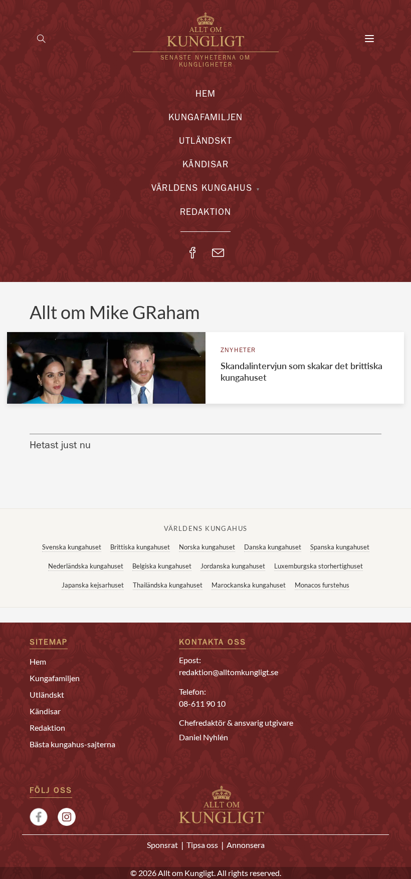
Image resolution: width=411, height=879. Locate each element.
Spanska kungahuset (339, 547)
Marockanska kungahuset (249, 585)
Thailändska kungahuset (167, 585)
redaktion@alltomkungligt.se (228, 672)
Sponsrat (162, 844)
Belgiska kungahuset (161, 566)
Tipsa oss (202, 844)
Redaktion (206, 213)
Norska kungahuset (207, 547)
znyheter (238, 351)
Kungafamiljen (205, 118)
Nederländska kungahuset (85, 566)
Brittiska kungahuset (140, 547)
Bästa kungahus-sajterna (72, 744)
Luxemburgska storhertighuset (318, 566)
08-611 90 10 (202, 703)
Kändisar (205, 165)
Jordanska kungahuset (232, 566)
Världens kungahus (201, 189)
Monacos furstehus (322, 585)
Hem (205, 95)
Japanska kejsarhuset (93, 585)
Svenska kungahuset (71, 547)
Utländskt (205, 142)
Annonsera (246, 844)
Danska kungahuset (272, 547)
